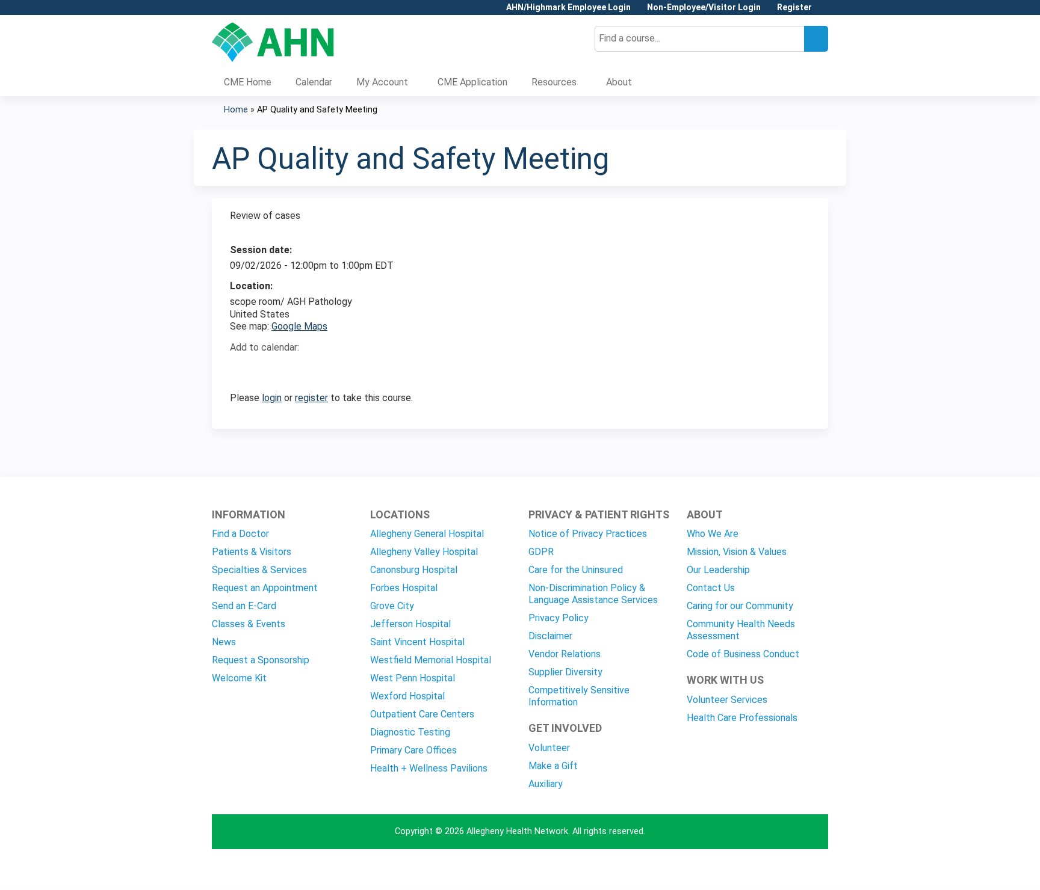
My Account (382, 82)
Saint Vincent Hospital (417, 642)
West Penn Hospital (412, 678)
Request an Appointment (265, 588)
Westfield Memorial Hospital (430, 660)
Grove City (392, 606)
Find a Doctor (240, 533)
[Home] (273, 42)
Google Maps (299, 326)
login (272, 398)
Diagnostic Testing (410, 732)
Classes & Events (248, 624)
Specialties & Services (259, 569)
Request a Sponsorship (260, 660)
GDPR (541, 551)
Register (794, 7)
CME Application (472, 82)
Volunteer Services (727, 699)
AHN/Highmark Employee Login (568, 7)
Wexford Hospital (407, 696)
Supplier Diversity (565, 672)
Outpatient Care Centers (422, 714)
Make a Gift (553, 766)
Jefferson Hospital (410, 624)
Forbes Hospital (404, 588)
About (619, 82)
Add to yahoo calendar (269, 369)
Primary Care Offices (413, 750)
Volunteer (549, 747)
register (311, 398)
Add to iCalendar (296, 368)
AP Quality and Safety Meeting (317, 110)
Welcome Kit (239, 678)
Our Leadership (718, 569)
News (224, 642)
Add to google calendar (242, 369)
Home (236, 110)
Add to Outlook (325, 369)
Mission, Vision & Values (737, 551)
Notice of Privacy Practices (587, 533)
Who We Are (712, 533)
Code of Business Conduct (743, 654)
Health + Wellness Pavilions (429, 768)
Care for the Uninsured (575, 569)
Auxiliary (545, 784)
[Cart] (824, 11)
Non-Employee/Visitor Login (704, 7)
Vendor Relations (564, 654)
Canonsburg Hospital (413, 569)
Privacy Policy (558, 618)
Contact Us (711, 588)
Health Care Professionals (742, 717)
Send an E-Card (244, 606)
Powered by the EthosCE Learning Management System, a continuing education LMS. (785, 870)
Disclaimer (550, 636)
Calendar (314, 82)
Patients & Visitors (251, 551)
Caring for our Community (740, 606)
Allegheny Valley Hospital (424, 551)
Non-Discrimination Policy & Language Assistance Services (593, 594)
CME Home (247, 82)
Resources (554, 82)
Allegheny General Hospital (427, 533)
